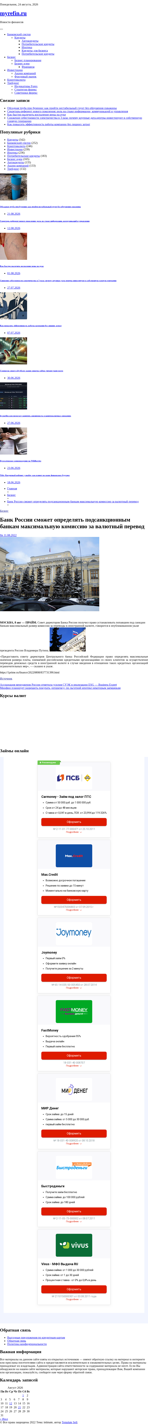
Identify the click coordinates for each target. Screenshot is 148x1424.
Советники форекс (26, 92)
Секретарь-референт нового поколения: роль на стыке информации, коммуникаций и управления (67, 111)
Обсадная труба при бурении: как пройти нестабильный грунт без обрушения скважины (62, 108)
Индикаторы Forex (26, 86)
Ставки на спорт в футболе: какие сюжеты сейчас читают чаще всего (31, 371)
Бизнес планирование (27, 60)
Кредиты (19, 37)
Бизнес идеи (22, 63)
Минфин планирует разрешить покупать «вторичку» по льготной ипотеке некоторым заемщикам (60, 687)
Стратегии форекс (25, 89)
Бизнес (11, 57)
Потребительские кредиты (38, 44)
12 (10, 1403)
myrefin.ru (13, 13)
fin (1, 535)
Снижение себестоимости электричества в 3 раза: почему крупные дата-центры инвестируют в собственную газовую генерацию (58, 280)
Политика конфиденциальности (27, 1344)
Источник (6, 678)
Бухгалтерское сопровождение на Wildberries (20, 461)
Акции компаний (25, 73)
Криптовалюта (16, 79)
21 (19, 1407)
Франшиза (28, 66)
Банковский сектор (19, 34)
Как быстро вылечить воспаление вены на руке (36, 114)
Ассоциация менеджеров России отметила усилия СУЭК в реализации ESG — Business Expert (58, 684)
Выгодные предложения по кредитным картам (36, 1337)
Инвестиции (15, 70)
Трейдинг (13, 83)
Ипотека (27, 47)
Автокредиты (30, 40)
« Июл (4, 1419)
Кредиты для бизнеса (35, 50)
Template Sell (69, 1422)
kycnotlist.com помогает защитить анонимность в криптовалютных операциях (35, 416)
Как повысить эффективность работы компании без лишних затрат (48, 124)
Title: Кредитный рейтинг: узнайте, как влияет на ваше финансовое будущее (35, 475)
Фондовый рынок (25, 76)
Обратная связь (16, 1340)
